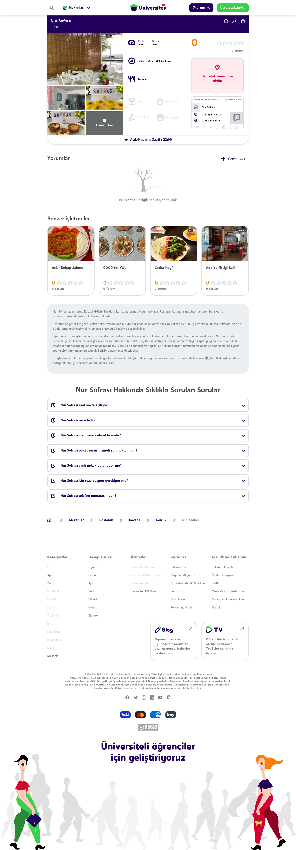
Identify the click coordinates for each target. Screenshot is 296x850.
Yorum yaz (236, 158)
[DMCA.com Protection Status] (148, 727)
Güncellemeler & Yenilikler (188, 583)
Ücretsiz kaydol (232, 7)
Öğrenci (93, 567)
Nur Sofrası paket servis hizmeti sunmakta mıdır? (98, 450)
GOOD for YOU (115, 268)
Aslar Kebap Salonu (67, 268)
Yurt (50, 583)
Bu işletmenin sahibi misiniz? (206, 100)
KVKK (215, 583)
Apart (50, 575)
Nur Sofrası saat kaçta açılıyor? (84, 405)
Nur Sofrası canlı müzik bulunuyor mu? (91, 465)
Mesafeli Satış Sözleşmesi (228, 591)
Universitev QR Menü (143, 591)
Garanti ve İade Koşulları (228, 599)
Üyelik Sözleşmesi (223, 575)
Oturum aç (201, 7)
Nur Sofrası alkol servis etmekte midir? (90, 435)
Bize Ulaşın (178, 599)
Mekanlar (53, 656)
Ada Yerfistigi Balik (221, 268)
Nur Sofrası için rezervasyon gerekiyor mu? (94, 481)
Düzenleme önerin (233, 100)
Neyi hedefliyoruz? (183, 575)
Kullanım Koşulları (223, 567)
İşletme (93, 607)
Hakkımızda (178, 567)
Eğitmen (93, 615)
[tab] (148, 140)
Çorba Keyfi (164, 268)
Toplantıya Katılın (182, 607)
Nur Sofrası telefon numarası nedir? (88, 496)
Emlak (92, 575)
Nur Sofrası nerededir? (77, 420)
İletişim (175, 591)
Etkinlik (93, 599)
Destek (216, 607)
